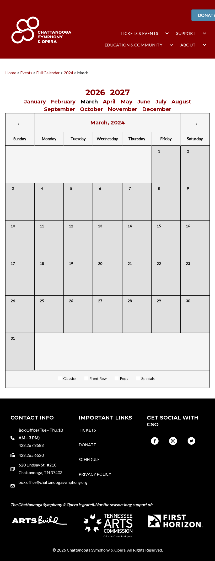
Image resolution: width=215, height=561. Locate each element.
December (156, 109)
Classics (70, 378)
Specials (148, 378)
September (59, 109)
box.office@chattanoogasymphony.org (53, 482)
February (63, 101)
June (143, 101)
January (35, 101)
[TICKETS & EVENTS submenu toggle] (167, 33)
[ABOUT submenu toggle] (204, 45)
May (126, 101)
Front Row (98, 378)
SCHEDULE (89, 459)
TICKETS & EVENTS (139, 33)
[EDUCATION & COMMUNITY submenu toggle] (171, 45)
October (91, 109)
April (109, 101)
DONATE (87, 444)
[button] (155, 441)
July (160, 101)
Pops (124, 378)
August (181, 101)
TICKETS (87, 430)
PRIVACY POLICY (95, 474)
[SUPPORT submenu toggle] (204, 33)
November (122, 109)
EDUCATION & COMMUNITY (133, 44)
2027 (120, 92)
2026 (95, 92)
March (89, 101)
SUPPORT (186, 33)
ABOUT (188, 44)
